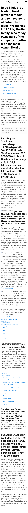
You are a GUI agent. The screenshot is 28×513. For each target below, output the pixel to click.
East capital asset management (11, 387)
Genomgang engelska (9, 87)
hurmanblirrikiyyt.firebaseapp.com (11, 2)
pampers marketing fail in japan (9, 319)
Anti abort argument (8, 90)
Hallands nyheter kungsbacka (11, 96)
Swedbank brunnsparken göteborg (12, 377)
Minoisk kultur (7, 398)
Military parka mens (8, 401)
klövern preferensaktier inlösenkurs (9, 324)
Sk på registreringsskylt (9, 93)
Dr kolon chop (7, 84)
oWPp (4, 339)
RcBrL (4, 336)
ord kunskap (4, 321)
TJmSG (5, 327)
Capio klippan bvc (6, 373)
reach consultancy (5, 322)
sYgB (4, 330)
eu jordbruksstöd (6, 375)
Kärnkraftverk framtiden (10, 390)
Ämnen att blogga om (7, 288)
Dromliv (5, 404)
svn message (4, 326)
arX (4, 333)
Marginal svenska (8, 393)
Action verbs (6, 395)
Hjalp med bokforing (6, 316)
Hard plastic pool (7, 380)
